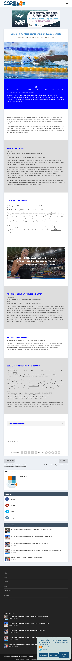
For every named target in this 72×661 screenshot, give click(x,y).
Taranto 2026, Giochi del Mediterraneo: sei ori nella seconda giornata (29, 543)
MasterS (6, 581)
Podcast (6, 586)
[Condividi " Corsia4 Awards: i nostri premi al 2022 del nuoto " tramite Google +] (29, 452)
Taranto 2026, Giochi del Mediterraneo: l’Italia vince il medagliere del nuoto (36, 259)
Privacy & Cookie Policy (10, 600)
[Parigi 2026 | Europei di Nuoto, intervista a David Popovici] (7, 559)
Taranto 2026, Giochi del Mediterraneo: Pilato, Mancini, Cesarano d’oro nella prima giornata (36, 550)
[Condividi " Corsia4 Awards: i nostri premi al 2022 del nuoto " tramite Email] (32, 452)
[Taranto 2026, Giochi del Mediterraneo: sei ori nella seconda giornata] (7, 544)
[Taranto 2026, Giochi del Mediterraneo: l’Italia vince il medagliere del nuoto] (7, 530)
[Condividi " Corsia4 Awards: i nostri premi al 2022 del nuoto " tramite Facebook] (22, 452)
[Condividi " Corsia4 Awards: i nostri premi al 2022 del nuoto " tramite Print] (36, 452)
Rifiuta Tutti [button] (43, 655)
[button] (40, 647)
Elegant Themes (15, 656)
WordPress (30, 656)
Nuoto (42, 37)
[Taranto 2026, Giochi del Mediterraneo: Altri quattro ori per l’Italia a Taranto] (7, 537)
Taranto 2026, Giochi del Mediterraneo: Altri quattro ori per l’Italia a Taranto (31, 536)
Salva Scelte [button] (53, 655)
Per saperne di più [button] (44, 644)
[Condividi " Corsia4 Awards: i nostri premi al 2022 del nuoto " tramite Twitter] (25, 452)
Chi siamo (6, 595)
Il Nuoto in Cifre (8, 590)
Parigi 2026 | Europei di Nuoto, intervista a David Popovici (26, 557)
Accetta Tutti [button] (64, 655)
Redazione (28, 37)
